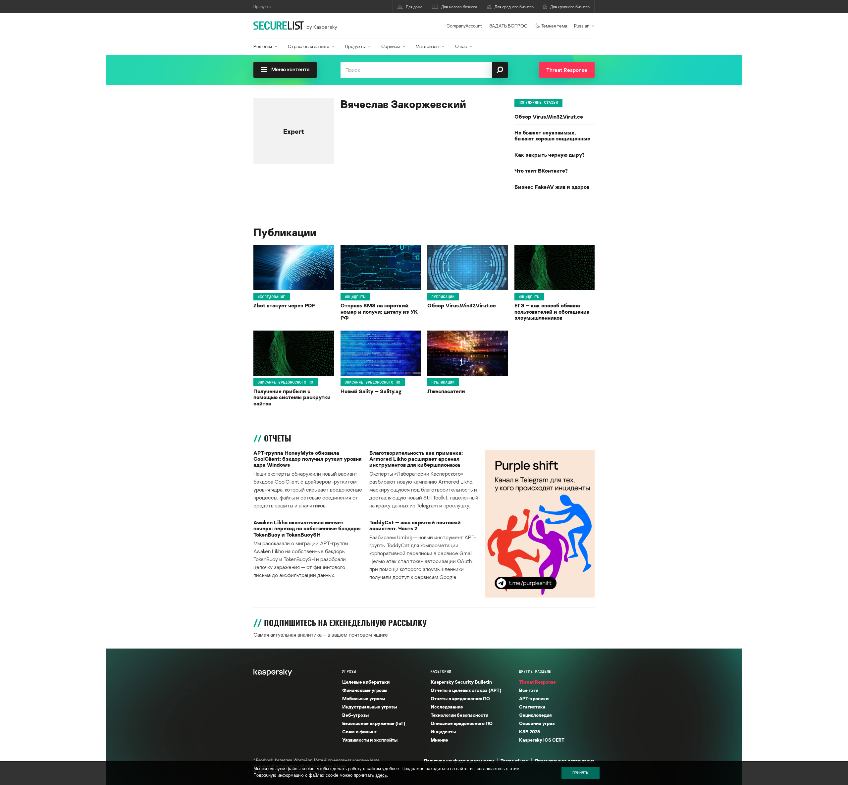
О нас (461, 46)
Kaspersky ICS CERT (541, 740)
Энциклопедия (535, 715)
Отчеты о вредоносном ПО (460, 698)
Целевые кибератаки (366, 682)
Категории (441, 671)
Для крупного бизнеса (570, 6)
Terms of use (514, 760)
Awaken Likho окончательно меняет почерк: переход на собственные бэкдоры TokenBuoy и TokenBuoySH (307, 528)
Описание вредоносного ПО (285, 382)
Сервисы (390, 46)
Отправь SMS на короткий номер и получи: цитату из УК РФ (379, 311)
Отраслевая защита (308, 46)
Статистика (532, 706)
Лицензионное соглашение (565, 760)
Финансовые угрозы (364, 690)
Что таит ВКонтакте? (541, 171)
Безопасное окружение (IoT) (373, 723)
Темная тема (554, 25)
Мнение (439, 740)
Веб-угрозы (355, 715)
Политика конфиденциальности (459, 760)
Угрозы (349, 671)
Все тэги (528, 690)
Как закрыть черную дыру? (549, 155)
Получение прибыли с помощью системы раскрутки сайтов (292, 397)
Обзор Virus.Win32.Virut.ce (548, 117)
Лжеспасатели (446, 391)
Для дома (414, 6)
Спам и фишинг (359, 731)
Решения (262, 46)
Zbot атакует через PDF (284, 305)
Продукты (355, 46)
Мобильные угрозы (363, 698)
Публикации (443, 296)
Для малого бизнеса (459, 6)
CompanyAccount (464, 25)
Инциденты (355, 296)
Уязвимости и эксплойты (370, 740)
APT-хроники (534, 698)
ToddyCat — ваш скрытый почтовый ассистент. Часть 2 (415, 525)
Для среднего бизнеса (514, 6)
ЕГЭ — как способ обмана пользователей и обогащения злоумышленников (552, 311)
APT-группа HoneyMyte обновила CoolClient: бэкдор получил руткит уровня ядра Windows (307, 459)
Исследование (272, 296)
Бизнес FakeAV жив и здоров (551, 187)
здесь (381, 775)
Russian (581, 25)
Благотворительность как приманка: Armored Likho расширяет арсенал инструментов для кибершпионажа (416, 459)
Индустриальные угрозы (369, 706)
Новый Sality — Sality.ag (371, 391)
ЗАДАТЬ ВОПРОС (508, 25)
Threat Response (537, 682)
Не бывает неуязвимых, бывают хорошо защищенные (552, 136)
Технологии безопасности (459, 715)
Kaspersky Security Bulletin (461, 682)
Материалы (427, 46)
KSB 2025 (529, 731)
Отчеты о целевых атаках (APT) (466, 690)
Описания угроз (537, 723)
